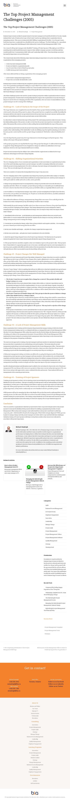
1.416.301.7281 (14, 688)
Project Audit (49, 528)
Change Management (35, 762)
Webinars (47, 634)
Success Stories (35, 713)
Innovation (49, 518)
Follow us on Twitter (56, 686)
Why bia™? (35, 711)
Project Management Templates (53, 627)
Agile (47, 505)
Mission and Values (35, 706)
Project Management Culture (54, 534)
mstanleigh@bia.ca (14, 684)
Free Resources (35, 775)
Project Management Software (54, 537)
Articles (35, 781)
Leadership (49, 521)
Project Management (36, 31)
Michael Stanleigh (23, 31)
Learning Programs (35, 747)
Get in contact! (35, 668)
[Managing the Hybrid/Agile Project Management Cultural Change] (35, 469)
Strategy (48, 544)
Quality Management (51, 540)
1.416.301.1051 (14, 682)
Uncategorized (50, 547)
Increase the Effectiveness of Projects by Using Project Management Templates (56, 467)
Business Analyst (35, 757)
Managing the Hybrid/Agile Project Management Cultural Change (35, 480)
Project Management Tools (52, 630)
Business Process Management (54, 508)
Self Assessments (35, 783)
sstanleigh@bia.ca (14, 691)
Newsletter (35, 718)
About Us (35, 703)
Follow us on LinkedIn (56, 684)
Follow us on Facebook (56, 682)
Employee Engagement (52, 515)
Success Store (48, 619)
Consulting (35, 721)
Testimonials (35, 716)
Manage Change (50, 524)
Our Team (35, 708)
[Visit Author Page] (8, 429)
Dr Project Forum (51, 511)
